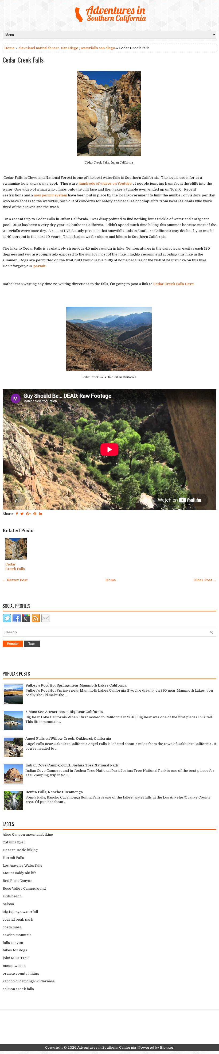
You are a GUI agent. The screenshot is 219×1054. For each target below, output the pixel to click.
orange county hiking (21, 973)
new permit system (50, 195)
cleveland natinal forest (38, 48)
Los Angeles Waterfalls (22, 865)
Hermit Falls (13, 858)
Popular (13, 644)
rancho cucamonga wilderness (29, 981)
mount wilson (14, 966)
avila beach (12, 896)
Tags (32, 644)
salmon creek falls (18, 989)
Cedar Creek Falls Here (173, 284)
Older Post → (205, 580)
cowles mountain (17, 935)
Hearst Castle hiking (20, 850)
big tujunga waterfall (20, 912)
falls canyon (13, 943)
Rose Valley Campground (24, 888)
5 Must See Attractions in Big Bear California (64, 712)
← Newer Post (15, 580)
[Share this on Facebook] (16, 514)
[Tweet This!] (22, 514)
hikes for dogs (15, 950)
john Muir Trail (16, 958)
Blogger (167, 1047)
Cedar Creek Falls (23, 59)
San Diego (69, 48)
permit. (40, 266)
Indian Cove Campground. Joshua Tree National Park (71, 765)
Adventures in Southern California (106, 1047)
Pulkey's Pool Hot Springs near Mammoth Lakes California (76, 685)
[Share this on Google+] (28, 514)
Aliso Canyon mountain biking (28, 834)
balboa (8, 904)
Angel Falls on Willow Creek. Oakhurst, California (68, 739)
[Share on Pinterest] (35, 514)
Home (9, 48)
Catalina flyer (14, 842)
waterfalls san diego (98, 48)
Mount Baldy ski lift (19, 873)
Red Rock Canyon (17, 881)
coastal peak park (18, 919)
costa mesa (12, 927)
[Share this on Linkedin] (40, 514)
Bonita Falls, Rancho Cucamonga (54, 792)
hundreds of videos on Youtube (105, 183)
